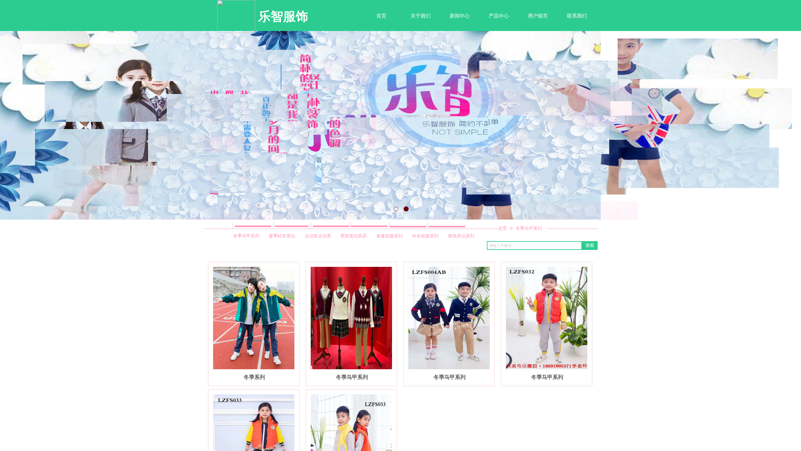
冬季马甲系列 (529, 228)
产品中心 (499, 15)
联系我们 (577, 15)
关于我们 (421, 15)
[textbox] (534, 245)
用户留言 (538, 15)
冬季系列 (254, 377)
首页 (381, 15)
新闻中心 (460, 15)
